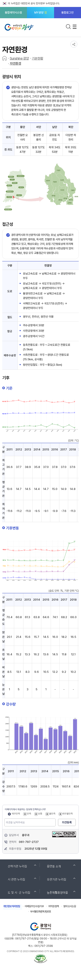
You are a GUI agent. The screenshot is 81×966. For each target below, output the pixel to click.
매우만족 (16, 813)
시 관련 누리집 (16, 879)
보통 (40, 813)
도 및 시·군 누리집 (19, 892)
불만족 (52, 813)
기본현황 (37, 58)
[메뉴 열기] (74, 27)
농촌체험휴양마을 (57, 892)
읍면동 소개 (54, 866)
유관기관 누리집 (56, 879)
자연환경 (15, 63)
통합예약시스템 (13, 12)
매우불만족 (67, 813)
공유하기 (73, 44)
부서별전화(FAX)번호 (40, 911)
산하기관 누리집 (17, 866)
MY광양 (40, 12)
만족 (29, 813)
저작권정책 (53, 906)
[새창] (64, 831)
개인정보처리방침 (11, 906)
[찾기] (68, 26)
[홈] (4, 58)
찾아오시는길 (69, 906)
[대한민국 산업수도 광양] (20, 28)
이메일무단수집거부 (34, 906)
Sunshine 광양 (19, 58)
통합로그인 (67, 12)
